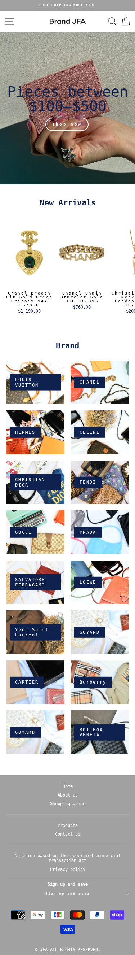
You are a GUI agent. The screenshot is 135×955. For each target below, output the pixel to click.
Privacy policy (67, 869)
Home (68, 786)
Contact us (67, 834)
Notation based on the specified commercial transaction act (68, 858)
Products (68, 825)
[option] (67, 5)
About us (68, 795)
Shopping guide (67, 803)
